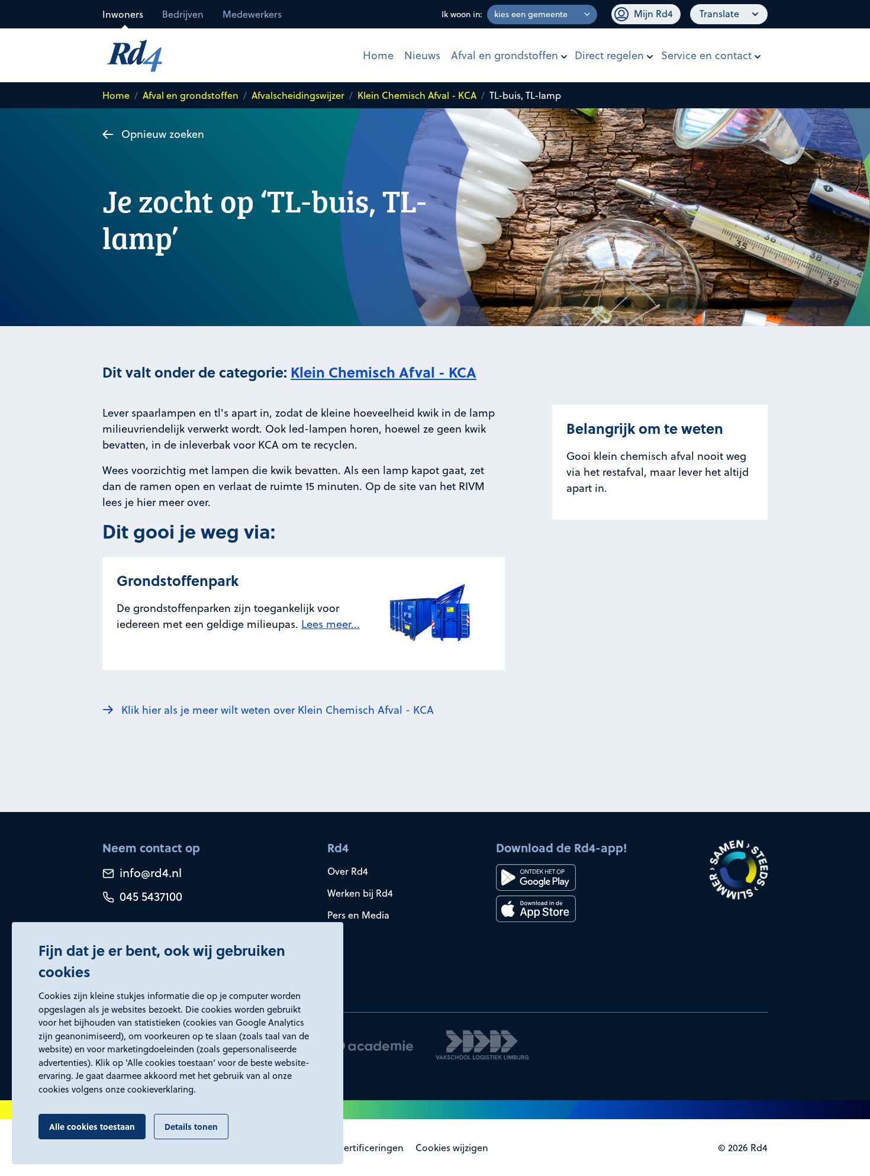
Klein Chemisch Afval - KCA (416, 95)
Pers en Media (358, 915)
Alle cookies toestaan (92, 1126)
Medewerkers (252, 14)
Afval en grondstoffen (504, 55)
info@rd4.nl (149, 872)
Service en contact (706, 55)
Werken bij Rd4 (360, 893)
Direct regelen (609, 55)
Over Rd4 (347, 871)
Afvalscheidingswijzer (298, 95)
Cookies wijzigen (451, 1147)
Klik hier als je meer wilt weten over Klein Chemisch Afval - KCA (277, 710)
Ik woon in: (462, 14)
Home (378, 55)
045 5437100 (149, 896)
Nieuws (422, 55)
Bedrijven (183, 14)
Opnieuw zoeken (162, 134)
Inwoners (122, 14)
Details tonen (191, 1126)
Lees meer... (330, 624)
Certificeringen (370, 1147)
